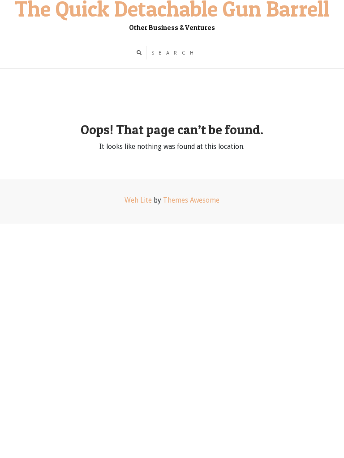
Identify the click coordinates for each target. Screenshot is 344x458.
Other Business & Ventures (172, 27)
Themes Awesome (191, 200)
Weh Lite (138, 200)
